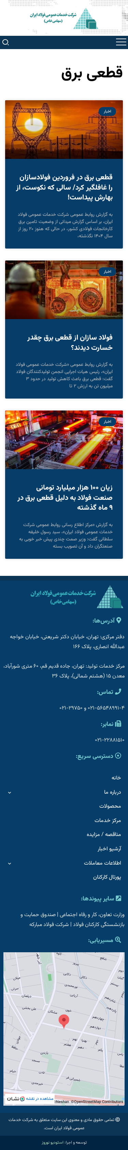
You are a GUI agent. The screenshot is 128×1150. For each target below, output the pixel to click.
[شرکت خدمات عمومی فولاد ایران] (64, 18)
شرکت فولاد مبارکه (49, 925)
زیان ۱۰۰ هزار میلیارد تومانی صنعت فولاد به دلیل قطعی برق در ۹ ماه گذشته (65, 497)
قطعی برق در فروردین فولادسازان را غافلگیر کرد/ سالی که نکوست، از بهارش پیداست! (64, 187)
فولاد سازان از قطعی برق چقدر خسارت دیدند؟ (70, 342)
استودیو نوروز (52, 1142)
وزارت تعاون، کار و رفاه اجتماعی (92, 915)
